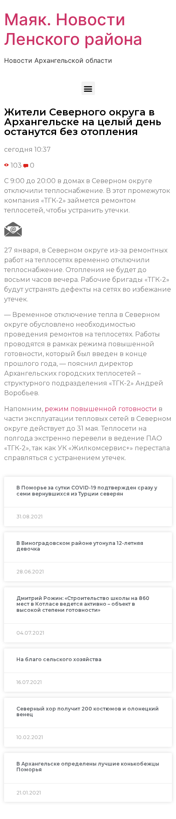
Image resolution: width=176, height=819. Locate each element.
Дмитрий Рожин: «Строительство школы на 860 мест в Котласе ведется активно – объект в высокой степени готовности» (82, 604)
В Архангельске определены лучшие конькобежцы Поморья (87, 767)
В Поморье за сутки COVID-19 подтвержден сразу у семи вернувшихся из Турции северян (86, 490)
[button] (88, 88)
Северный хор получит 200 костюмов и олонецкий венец (87, 711)
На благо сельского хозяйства (59, 659)
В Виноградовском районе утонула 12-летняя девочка (79, 546)
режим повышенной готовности (101, 409)
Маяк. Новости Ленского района (73, 29)
